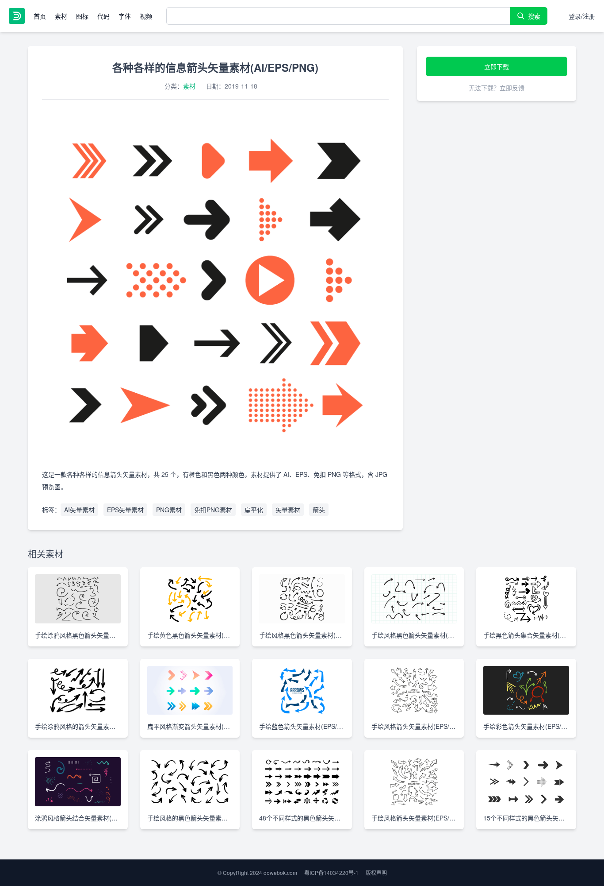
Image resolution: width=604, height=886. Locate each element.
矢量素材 (287, 509)
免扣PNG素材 (213, 509)
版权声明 (376, 872)
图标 (82, 16)
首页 (40, 16)
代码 (103, 16)
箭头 (319, 509)
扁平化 (254, 509)
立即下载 (496, 66)
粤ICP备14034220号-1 (331, 872)
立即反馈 (512, 87)
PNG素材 (169, 509)
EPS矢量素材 (125, 509)
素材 (61, 16)
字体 (125, 16)
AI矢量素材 (79, 509)
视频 (146, 16)
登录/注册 (582, 16)
